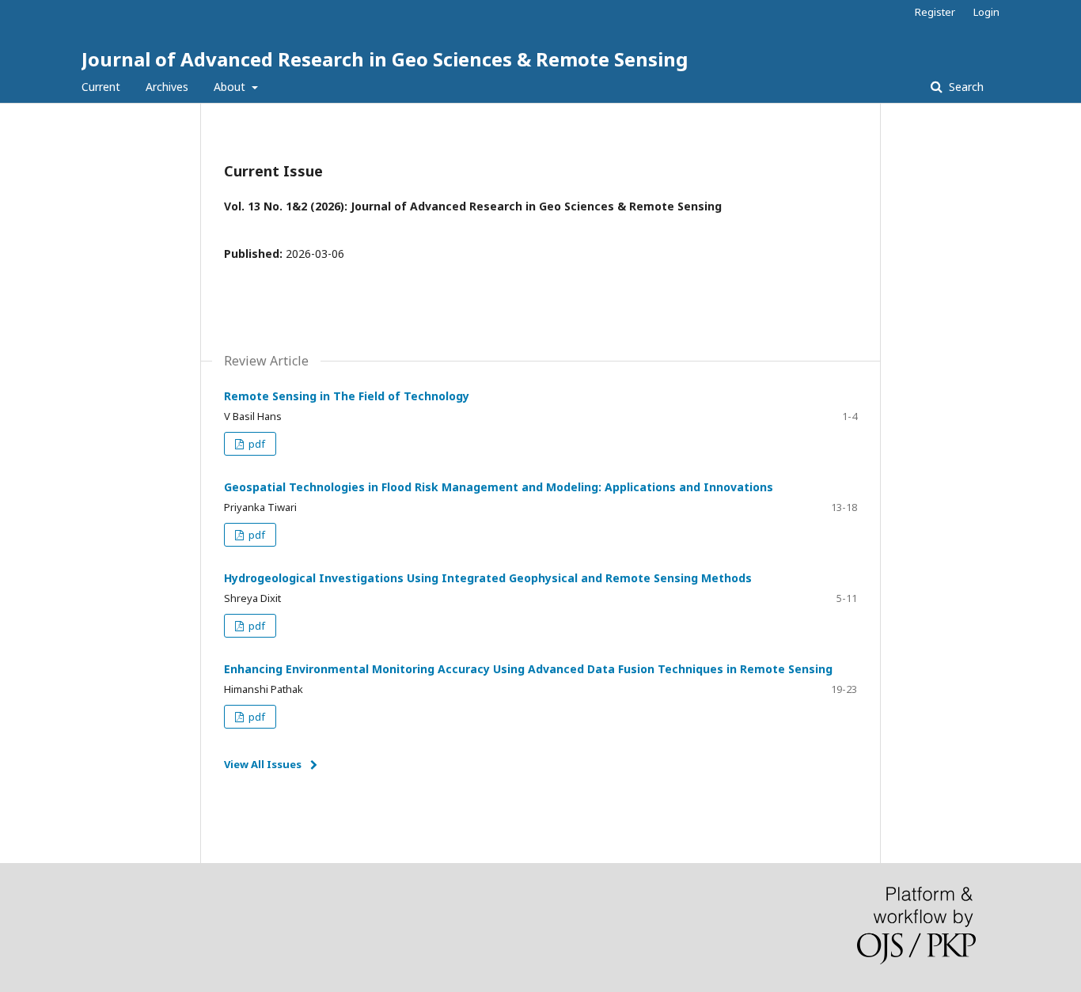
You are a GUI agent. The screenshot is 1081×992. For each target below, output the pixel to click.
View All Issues (263, 764)
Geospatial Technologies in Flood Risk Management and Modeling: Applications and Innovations (498, 486)
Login (986, 12)
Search (965, 86)
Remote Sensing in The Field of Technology (346, 395)
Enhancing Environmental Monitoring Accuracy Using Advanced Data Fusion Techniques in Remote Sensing (528, 668)
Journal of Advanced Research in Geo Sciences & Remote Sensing (385, 59)
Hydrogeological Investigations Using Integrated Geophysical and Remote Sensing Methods (488, 577)
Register (935, 12)
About (231, 86)
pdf (255, 444)
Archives (167, 86)
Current (101, 86)
